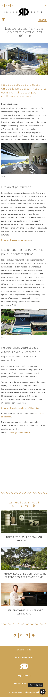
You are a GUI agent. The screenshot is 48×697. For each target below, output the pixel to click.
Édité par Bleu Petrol (24, 657)
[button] (45, 5)
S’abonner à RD (24, 650)
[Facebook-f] (2, 5)
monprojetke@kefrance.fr (20, 432)
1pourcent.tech (33, 692)
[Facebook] (14, 635)
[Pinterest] (12, 5)
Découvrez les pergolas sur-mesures (16, 240)
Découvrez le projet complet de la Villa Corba (19, 408)
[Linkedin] (9, 5)
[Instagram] (5, 5)
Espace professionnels (24, 683)
